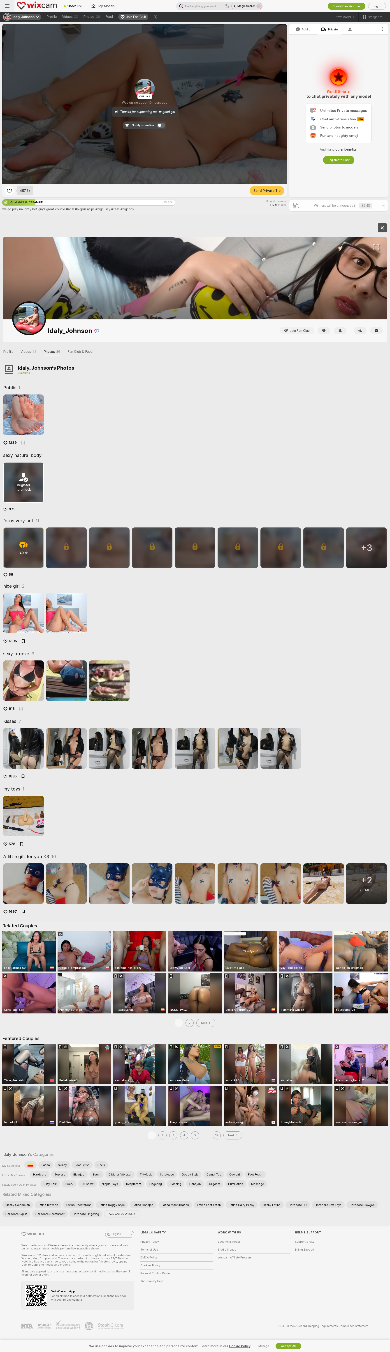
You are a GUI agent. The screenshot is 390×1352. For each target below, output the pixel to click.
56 (11, 575)
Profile (51, 17)
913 (12, 709)
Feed (109, 17)
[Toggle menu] (7, 6)
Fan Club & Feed (80, 352)
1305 (13, 641)
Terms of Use (149, 1249)
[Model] (382, 227)
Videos (70, 17)
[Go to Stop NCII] (111, 1326)
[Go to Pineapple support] (89, 1326)
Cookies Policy (150, 1265)
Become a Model (229, 1241)
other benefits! (346, 149)
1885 (13, 776)
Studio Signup (227, 1249)
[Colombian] (30, 1165)
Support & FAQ (304, 1241)
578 (12, 844)
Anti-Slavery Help (151, 1281)
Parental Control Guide (155, 1273)
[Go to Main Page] (37, 6)
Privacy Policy (149, 1241)
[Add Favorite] (9, 190)
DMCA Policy (149, 1257)
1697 (13, 912)
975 (12, 509)
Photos (91, 17)
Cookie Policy (239, 1346)
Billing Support (304, 1249)
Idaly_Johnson (15, 1154)
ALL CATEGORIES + (122, 1213)
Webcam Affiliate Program (235, 1257)
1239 (13, 443)
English (116, 1234)
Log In (377, 6)
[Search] (227, 6)
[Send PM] (376, 330)
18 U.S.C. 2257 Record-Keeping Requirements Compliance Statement (323, 1326)
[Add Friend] (360, 330)
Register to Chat (339, 160)
